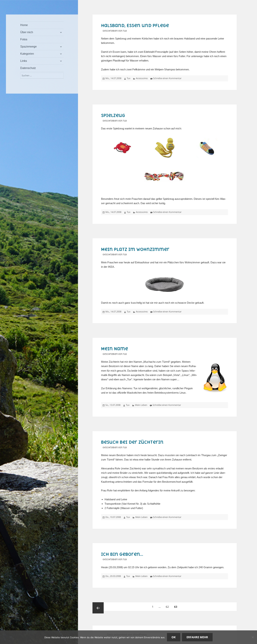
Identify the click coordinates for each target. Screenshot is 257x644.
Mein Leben (141, 405)
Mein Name (114, 348)
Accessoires (142, 78)
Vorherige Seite (98, 607)
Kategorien (27, 53)
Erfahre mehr (197, 637)
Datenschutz (28, 68)
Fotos (23, 39)
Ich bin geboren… (122, 554)
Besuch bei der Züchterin (132, 442)
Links (23, 60)
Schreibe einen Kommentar (167, 78)
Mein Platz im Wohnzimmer (135, 249)
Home (24, 25)
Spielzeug (113, 115)
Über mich (26, 32)
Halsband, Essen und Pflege (135, 25)
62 (168, 606)
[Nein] (252, 637)
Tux (128, 78)
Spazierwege (28, 46)
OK (174, 637)
